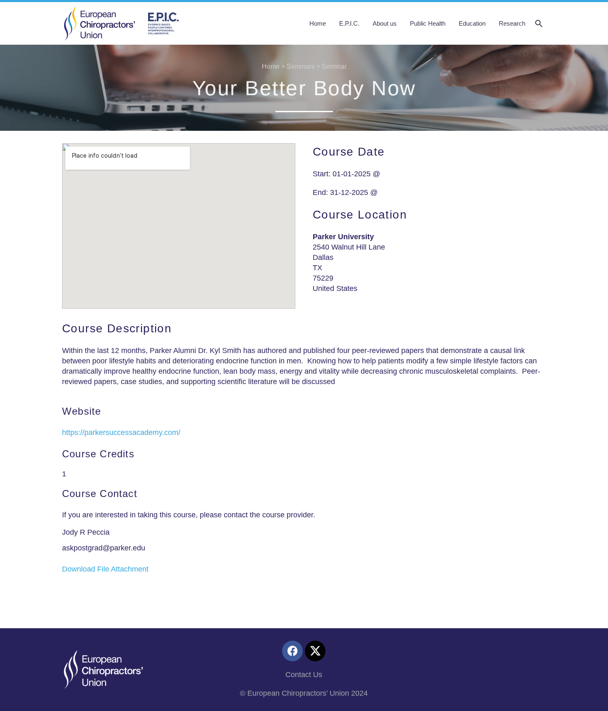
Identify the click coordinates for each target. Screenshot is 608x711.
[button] (539, 24)
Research (512, 23)
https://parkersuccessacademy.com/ (121, 432)
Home (317, 23)
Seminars (301, 66)
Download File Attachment (105, 569)
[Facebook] (292, 651)
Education (472, 23)
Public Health (427, 23)
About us (385, 23)
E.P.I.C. (349, 23)
